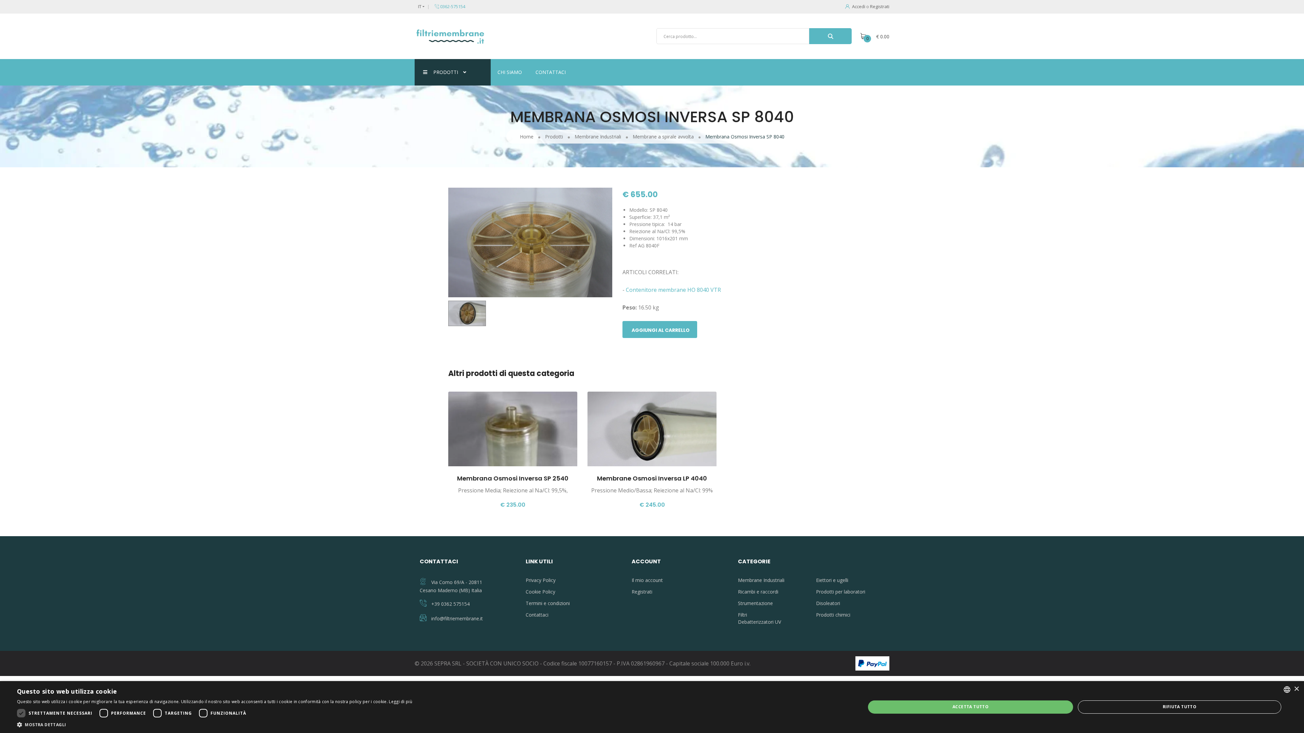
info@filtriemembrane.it (457, 618)
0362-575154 (452, 6)
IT (419, 6)
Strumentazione (755, 603)
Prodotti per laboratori (840, 591)
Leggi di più (400, 701)
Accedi (858, 6)
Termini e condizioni (548, 603)
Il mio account (647, 580)
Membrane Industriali (761, 580)
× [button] (1296, 689)
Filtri (742, 615)
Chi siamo (509, 72)
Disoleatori (828, 603)
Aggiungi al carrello (661, 330)
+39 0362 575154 (450, 604)
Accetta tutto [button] (971, 707)
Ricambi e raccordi (758, 591)
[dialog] (652, 707)
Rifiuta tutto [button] (1179, 707)
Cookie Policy (540, 591)
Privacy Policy (541, 580)
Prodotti (445, 72)
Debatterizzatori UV (759, 622)
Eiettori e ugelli (832, 580)
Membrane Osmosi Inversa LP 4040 (652, 478)
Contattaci (551, 72)
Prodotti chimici (833, 615)
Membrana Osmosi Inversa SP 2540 (512, 478)
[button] (214, 724)
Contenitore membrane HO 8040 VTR (673, 290)
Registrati (879, 6)
